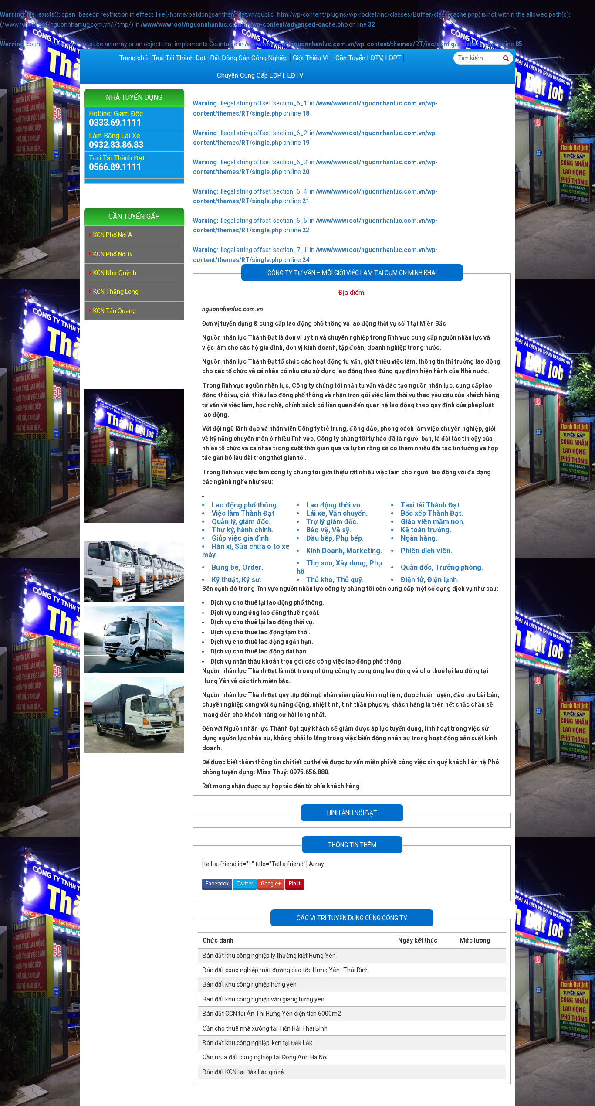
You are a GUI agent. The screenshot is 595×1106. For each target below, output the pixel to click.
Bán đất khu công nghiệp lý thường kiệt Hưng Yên (269, 955)
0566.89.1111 (115, 167)
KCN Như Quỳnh (114, 272)
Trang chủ (133, 58)
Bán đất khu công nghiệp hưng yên (250, 984)
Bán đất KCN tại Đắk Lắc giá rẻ (243, 1072)
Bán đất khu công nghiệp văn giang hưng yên (264, 999)
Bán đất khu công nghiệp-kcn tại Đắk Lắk (257, 1042)
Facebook (217, 884)
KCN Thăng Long (116, 291)
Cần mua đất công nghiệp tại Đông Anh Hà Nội (265, 1057)
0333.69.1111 (115, 122)
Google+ (271, 884)
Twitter (245, 884)
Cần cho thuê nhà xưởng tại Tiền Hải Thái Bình (265, 1028)
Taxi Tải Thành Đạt (179, 58)
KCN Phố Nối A (112, 234)
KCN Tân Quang (114, 310)
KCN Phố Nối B (112, 254)
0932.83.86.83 (116, 145)
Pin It (295, 884)
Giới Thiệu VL (312, 58)
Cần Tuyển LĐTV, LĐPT (368, 58)
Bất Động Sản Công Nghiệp (249, 58)
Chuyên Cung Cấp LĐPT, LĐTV (260, 75)
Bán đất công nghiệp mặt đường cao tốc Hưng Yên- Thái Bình (286, 969)
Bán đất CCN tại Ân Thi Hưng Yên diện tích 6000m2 (272, 1013)
